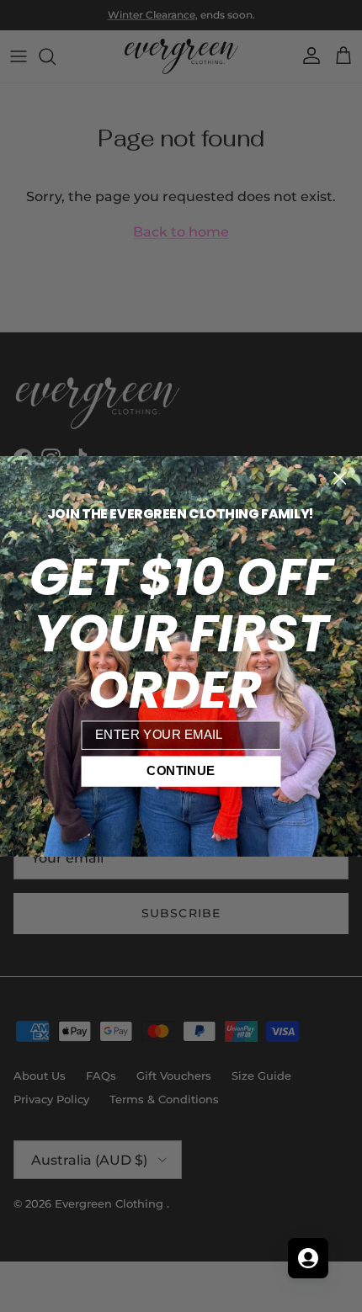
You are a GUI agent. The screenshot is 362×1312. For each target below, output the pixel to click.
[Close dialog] (340, 477)
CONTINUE (180, 771)
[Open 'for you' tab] (308, 1258)
